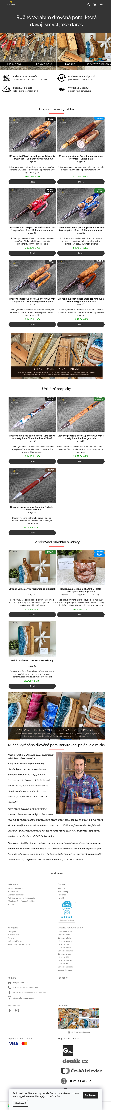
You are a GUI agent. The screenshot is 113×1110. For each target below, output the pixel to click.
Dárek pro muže (63, 963)
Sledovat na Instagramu (80, 1032)
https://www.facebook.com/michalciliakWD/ (29, 992)
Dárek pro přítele (63, 947)
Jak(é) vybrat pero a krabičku (18, 944)
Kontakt (10, 904)
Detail (32, 182)
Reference (61, 894)
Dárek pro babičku (64, 960)
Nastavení (20, 1103)
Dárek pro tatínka (63, 937)
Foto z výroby (62, 891)
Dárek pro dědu (63, 957)
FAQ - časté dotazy (14, 888)
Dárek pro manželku (64, 966)
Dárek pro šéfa (62, 944)
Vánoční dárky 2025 (64, 969)
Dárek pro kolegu (63, 953)
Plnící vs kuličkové (14, 941)
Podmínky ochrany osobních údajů (20, 897)
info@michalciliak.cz (19, 982)
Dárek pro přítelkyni (64, 950)
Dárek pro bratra (63, 934)
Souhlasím (90, 1095)
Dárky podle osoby (64, 931)
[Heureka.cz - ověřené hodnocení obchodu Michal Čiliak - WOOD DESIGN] (80, 911)
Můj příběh (61, 888)
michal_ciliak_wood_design (22, 997)
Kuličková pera (12, 934)
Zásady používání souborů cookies (20, 900)
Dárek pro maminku (64, 941)
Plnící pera (11, 931)
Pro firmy (10, 937)
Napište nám (12, 891)
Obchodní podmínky (14, 894)
